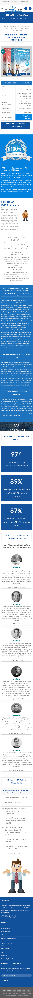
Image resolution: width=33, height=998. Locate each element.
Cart (2, 952)
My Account (5, 948)
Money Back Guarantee (8, 938)
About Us (4, 935)
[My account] (25, 8)
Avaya (27, 1)
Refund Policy (5, 931)
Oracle (23, 1)
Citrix (15, 1)
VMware (15, 4)
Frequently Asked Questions (9, 959)
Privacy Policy (5, 928)
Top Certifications (7, 1)
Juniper (10, 4)
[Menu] (2, 8)
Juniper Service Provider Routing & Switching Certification (17, 28)
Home (6, 27)
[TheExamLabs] (14, 8)
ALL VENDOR (22, 4)
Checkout (4, 955)
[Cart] (30, 8)
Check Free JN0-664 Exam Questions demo (15, 125)
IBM (19, 1)
